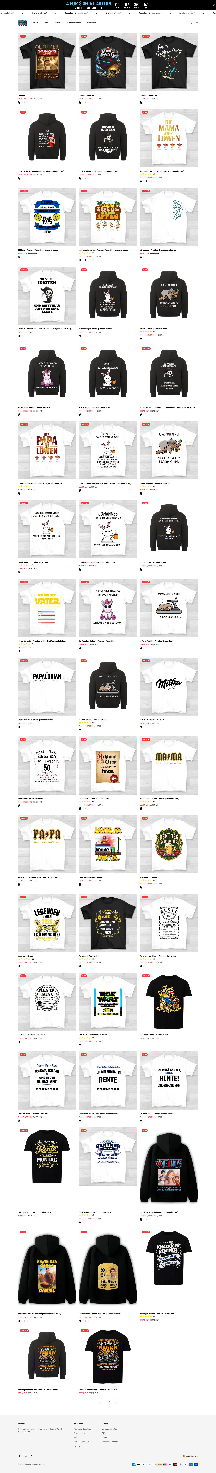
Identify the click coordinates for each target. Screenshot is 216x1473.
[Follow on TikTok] (31, 1456)
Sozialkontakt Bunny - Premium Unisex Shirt (97, 562)
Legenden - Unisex (25, 956)
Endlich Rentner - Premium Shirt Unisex (95, 1212)
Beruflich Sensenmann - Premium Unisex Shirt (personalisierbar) (44, 329)
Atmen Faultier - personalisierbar (153, 329)
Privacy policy (79, 1433)
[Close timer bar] (214, 5)
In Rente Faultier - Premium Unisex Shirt (156, 641)
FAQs (104, 1433)
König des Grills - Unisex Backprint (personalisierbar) (39, 1314)
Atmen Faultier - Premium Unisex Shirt (155, 483)
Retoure (77, 1446)
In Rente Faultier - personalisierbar (93, 720)
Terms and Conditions (82, 1429)
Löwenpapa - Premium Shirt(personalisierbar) (158, 250)
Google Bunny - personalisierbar (153, 562)
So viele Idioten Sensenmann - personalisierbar (98, 171)
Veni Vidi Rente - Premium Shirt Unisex (34, 1114)
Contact (105, 1437)
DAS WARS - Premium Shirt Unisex (93, 1035)
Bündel (57, 23)
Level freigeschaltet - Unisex (90, 877)
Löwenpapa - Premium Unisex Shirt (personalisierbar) (40, 483)
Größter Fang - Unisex (149, 95)
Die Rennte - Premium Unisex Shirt (154, 1035)
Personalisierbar (74, 23)
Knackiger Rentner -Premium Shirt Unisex (157, 1314)
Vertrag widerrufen (109, 1429)
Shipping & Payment (110, 1442)
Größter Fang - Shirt (87, 95)
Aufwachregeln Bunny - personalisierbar (95, 329)
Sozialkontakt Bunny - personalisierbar (94, 407)
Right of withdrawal (81, 1442)
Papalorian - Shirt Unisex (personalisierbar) (35, 720)
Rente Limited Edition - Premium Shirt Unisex (158, 956)
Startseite (35, 23)
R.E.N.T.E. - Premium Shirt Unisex (31, 1035)
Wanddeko (91, 23)
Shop (46, 23)
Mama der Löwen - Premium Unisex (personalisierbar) (162, 171)
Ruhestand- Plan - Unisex (89, 956)
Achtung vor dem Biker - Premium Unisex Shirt (98, 1390)
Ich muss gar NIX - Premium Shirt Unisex (156, 1114)
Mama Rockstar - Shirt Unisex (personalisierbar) (159, 799)
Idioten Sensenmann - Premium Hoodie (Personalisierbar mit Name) (167, 407)
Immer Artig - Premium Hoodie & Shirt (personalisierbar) (41, 171)
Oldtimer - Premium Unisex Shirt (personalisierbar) (38, 250)
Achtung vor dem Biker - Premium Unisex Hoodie (38, 1390)
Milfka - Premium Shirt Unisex (152, 720)
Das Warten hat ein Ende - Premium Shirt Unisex (98, 1114)
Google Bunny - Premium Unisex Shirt (33, 562)
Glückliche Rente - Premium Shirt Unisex (34, 1212)
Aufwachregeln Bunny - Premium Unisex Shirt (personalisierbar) (105, 483)
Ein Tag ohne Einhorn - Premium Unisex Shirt (97, 641)
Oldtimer (21, 95)
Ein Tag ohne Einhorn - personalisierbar (34, 407)
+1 (153, 181)
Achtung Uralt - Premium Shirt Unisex (94, 799)
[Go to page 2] (114, 1401)
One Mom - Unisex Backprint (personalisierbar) (159, 1212)
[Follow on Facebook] (19, 1456)
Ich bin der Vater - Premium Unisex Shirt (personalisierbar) (42, 641)
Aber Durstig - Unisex (148, 877)
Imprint (76, 1437)
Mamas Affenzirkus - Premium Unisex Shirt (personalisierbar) (104, 250)
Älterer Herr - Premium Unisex (30, 799)
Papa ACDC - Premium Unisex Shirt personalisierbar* (39, 877)
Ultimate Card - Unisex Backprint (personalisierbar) (99, 1314)
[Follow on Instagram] (25, 1456)
